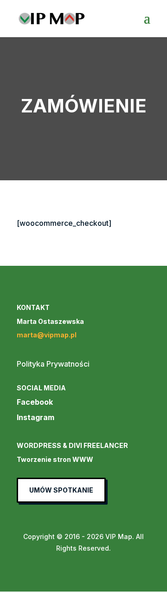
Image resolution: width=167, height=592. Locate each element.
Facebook (35, 402)
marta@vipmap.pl (47, 335)
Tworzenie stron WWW (55, 459)
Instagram (35, 417)
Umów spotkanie (61, 490)
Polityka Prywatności (53, 363)
